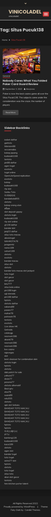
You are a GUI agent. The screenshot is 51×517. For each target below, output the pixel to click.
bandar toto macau (13, 270)
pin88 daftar (10, 162)
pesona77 (9, 382)
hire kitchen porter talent (16, 483)
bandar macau (11, 260)
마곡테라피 (9, 195)
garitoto (8, 143)
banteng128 (10, 437)
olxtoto (7, 201)
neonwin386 (10, 336)
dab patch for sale (13, 372)
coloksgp (8, 333)
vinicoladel (25, 11)
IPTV (6, 434)
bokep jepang (10, 152)
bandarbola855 (11, 198)
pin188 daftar (11, 296)
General (6, 76)
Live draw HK (11, 326)
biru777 (8, 283)
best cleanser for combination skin (20, 359)
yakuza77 (9, 375)
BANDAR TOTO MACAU (16, 408)
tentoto (8, 159)
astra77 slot (10, 460)
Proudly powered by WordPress (19, 506)
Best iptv (8, 388)
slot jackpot (28, 270)
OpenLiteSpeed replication (17, 175)
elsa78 (7, 391)
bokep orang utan (12, 205)
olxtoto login (10, 215)
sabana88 (9, 306)
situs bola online (12, 287)
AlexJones (30, 89)
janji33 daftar (10, 231)
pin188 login (10, 290)
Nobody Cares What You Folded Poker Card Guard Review (25, 82)
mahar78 (8, 313)
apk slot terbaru (11, 405)
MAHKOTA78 (11, 241)
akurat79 (8, 339)
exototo (8, 169)
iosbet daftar (10, 139)
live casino (9, 349)
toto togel (9, 274)
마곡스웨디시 (10, 431)
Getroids (8, 329)
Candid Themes (32, 510)
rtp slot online (11, 221)
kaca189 (8, 444)
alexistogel (9, 238)
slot (6, 355)
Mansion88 (9, 146)
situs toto (8, 473)
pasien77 (8, 310)
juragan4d (9, 244)
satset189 (9, 251)
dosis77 (8, 378)
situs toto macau (12, 234)
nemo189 (9, 247)
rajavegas (9, 352)
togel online (10, 172)
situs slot (8, 264)
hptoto (7, 300)
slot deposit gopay (13, 211)
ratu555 (8, 398)
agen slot (8, 450)
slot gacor (9, 277)
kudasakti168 (11, 156)
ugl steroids (9, 293)
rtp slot (7, 188)
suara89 (8, 395)
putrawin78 (10, 316)
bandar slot (9, 228)
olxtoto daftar (11, 303)
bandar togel (10, 454)
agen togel (9, 165)
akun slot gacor (11, 477)
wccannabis (10, 149)
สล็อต (7, 208)
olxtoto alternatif (12, 385)
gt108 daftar (10, 224)
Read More (11, 112)
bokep (7, 182)
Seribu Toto (10, 192)
